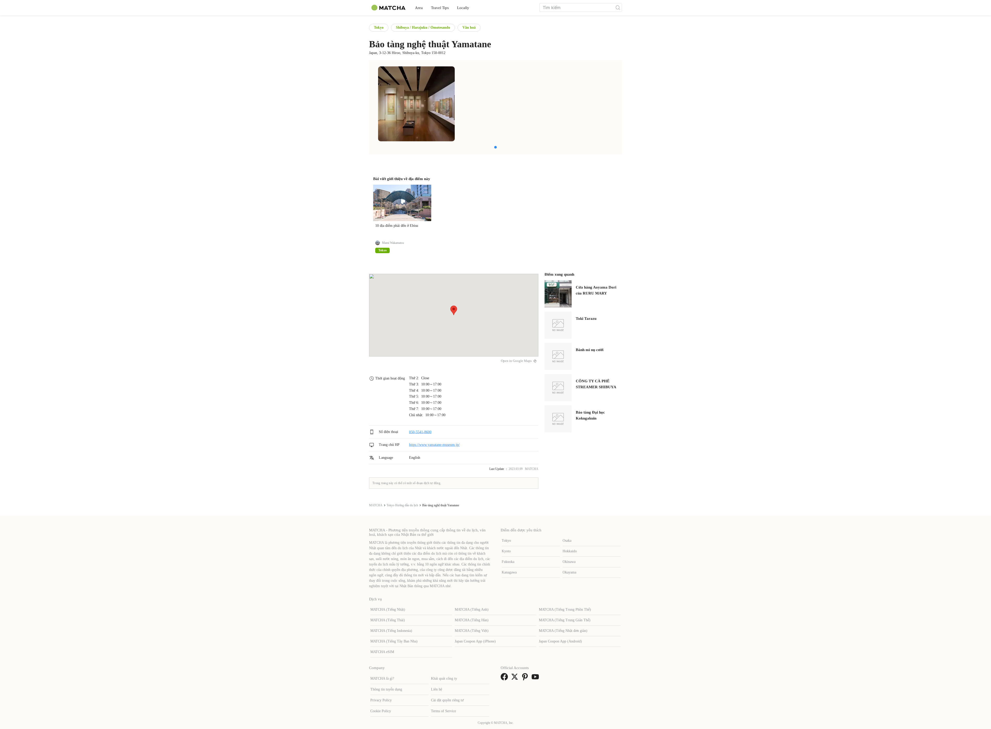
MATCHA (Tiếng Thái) (387, 620)
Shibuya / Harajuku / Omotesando (423, 27)
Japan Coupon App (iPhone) (475, 641)
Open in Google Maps (516, 361)
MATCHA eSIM (382, 652)
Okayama (569, 572)
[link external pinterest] (526, 678)
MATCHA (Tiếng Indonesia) (391, 631)
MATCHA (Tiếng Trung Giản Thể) (564, 620)
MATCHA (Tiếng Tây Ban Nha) (394, 641)
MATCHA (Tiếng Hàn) (472, 620)
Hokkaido (570, 551)
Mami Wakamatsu (393, 242)
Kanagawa (509, 572)
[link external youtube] (536, 678)
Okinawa (569, 562)
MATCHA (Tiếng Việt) (472, 631)
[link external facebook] (505, 678)
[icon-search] (618, 7)
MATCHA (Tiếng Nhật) (387, 609)
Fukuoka (508, 562)
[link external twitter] (515, 678)
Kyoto (506, 551)
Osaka (567, 540)
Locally (463, 8)
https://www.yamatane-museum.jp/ (434, 445)
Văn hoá (469, 27)
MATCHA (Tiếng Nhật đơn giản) (563, 631)
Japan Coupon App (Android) (560, 641)
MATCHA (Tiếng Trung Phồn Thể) (565, 609)
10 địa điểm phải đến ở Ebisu (396, 226)
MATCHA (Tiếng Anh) (472, 609)
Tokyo (378, 27)
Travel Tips (440, 8)
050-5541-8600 (420, 432)
